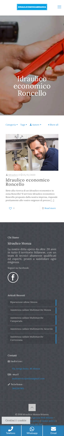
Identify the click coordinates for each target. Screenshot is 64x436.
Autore (35, 124)
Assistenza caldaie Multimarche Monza (30, 309)
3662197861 (18, 388)
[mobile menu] (59, 7)
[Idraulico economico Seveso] (32, 7)
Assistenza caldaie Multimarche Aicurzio (31, 328)
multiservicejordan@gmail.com (28, 378)
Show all (54, 124)
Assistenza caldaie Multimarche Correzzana (26, 338)
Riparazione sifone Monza (23, 302)
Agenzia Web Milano (42, 417)
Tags (22, 124)
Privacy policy (32, 420)
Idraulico (13, 174)
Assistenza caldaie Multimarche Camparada (26, 319)
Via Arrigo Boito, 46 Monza (26, 368)
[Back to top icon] (32, 407)
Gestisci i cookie (15, 420)
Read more (50, 208)
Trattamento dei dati (32, 424)
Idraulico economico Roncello (28, 182)
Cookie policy (48, 420)
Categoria (11, 124)
